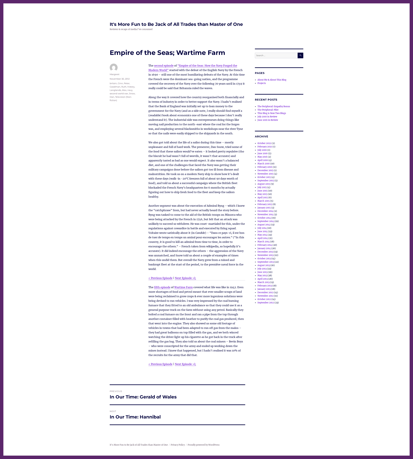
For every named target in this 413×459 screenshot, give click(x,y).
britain (113, 83)
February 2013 (264, 285)
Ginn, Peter (124, 83)
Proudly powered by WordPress (204, 445)
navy (129, 90)
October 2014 (264, 218)
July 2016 (262, 150)
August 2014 (263, 224)
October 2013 (264, 258)
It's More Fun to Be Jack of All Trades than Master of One (176, 24)
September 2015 (265, 180)
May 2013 (262, 275)
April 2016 (262, 160)
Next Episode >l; (185, 278)
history (131, 86)
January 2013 (264, 289)
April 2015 (262, 197)
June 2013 (262, 272)
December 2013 (265, 251)
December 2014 (265, 211)
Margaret (114, 74)
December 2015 (265, 170)
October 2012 (264, 299)
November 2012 (265, 295)
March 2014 (263, 241)
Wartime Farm (183, 287)
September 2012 (265, 302)
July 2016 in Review (267, 116)
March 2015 (263, 201)
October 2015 (264, 177)
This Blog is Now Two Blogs (271, 113)
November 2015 (265, 173)
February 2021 (264, 146)
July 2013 (262, 268)
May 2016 (262, 156)
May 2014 (262, 234)
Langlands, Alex (118, 90)
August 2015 (263, 184)
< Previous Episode (160, 278)
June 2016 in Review (267, 120)
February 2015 (264, 204)
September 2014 (265, 221)
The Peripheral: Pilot (267, 109)
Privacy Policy (178, 445)
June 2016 (262, 153)
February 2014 (264, 245)
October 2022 (264, 143)
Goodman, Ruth (118, 86)
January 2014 (264, 248)
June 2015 (262, 190)
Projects (261, 83)
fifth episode (162, 287)
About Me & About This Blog (271, 79)
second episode (164, 65)
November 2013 (265, 255)
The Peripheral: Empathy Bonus (273, 106)
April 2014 (262, 238)
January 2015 (264, 207)
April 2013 (262, 279)
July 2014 (262, 228)
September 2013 (265, 262)
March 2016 (263, 163)
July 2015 (262, 187)
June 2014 (262, 231)
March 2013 (263, 282)
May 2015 (262, 194)
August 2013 (263, 265)
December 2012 (265, 292)
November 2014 (265, 214)
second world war (119, 93)
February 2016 (264, 167)
